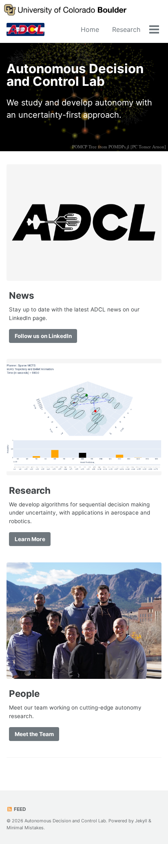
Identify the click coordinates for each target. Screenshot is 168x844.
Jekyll (141, 821)
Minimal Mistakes (25, 828)
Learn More (30, 539)
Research (126, 29)
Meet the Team (34, 734)
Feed (19, 809)
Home (90, 29)
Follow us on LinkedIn (43, 336)
